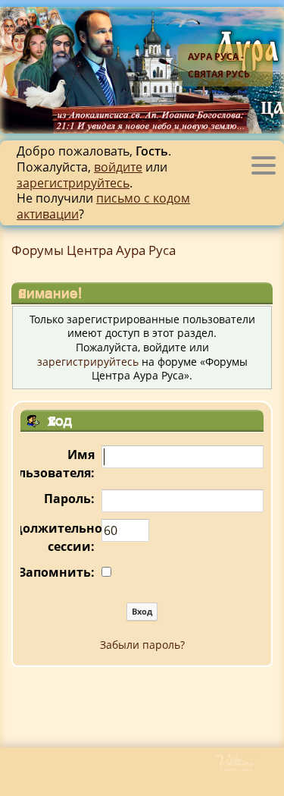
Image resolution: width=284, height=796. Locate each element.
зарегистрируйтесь (73, 183)
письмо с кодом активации (103, 206)
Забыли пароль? (142, 644)
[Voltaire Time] (248, 768)
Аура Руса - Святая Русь (219, 65)
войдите (118, 167)
